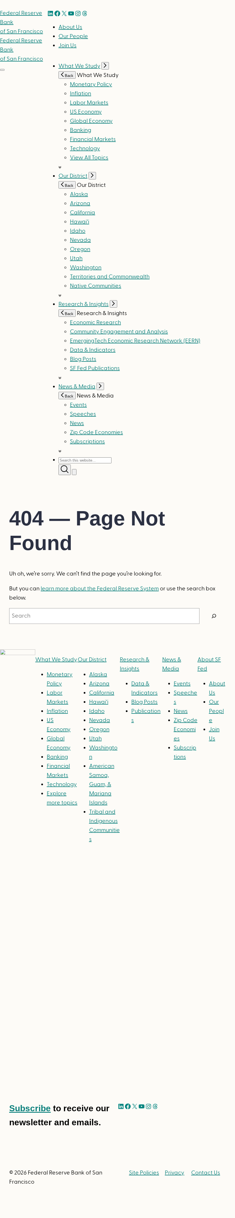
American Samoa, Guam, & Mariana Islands (101, 784)
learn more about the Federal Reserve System (100, 588)
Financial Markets (93, 139)
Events (78, 405)
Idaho (77, 231)
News (77, 423)
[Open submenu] (105, 66)
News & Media (76, 386)
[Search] (214, 616)
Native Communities (95, 286)
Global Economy (91, 121)
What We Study (79, 66)
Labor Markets (89, 102)
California (82, 212)
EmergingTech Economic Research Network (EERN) (135, 341)
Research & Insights (83, 304)
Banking (80, 130)
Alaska (79, 194)
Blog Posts (83, 359)
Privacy (174, 1173)
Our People (73, 36)
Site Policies (144, 1173)
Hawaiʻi (79, 222)
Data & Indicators (92, 350)
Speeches (83, 414)
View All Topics (89, 157)
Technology (85, 148)
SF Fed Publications (95, 368)
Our (92, 659)
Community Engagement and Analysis (119, 331)
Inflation (80, 93)
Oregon (80, 249)
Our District (72, 176)
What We (56, 659)
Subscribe (30, 1108)
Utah (76, 258)
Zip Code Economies (96, 432)
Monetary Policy (91, 84)
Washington (85, 267)
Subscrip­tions (87, 441)
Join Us (67, 45)
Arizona (80, 203)
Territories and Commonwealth (110, 276)
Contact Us (205, 1173)
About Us (70, 27)
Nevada (80, 240)
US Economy (86, 112)
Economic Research (95, 322)
